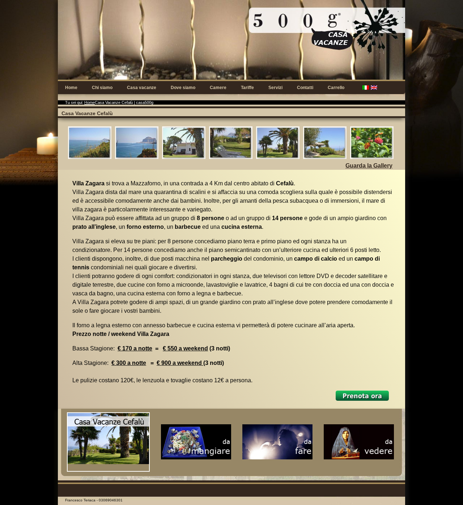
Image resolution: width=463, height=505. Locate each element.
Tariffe (247, 87)
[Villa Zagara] (174, 139)
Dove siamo (183, 87)
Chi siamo (102, 87)
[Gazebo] (315, 139)
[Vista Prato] (221, 139)
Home (71, 87)
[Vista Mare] (80, 139)
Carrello (336, 87)
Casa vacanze (141, 87)
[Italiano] (365, 87)
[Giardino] (363, 139)
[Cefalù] (127, 139)
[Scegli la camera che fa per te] (362, 397)
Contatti (305, 87)
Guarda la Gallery (368, 166)
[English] (374, 87)
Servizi (275, 87)
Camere (218, 87)
